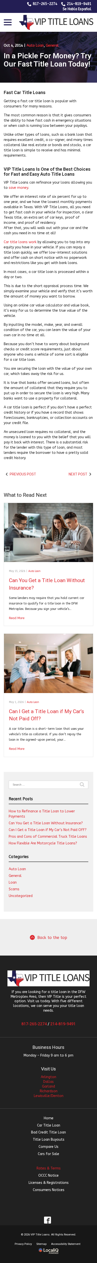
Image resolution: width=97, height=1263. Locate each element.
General (52, 45)
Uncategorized (21, 896)
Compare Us (48, 1147)
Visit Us (48, 1068)
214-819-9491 (79, 4)
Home (48, 1118)
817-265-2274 (45, 4)
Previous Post (23, 474)
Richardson (48, 1091)
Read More (16, 618)
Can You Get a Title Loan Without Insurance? (46, 823)
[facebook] (47, 1220)
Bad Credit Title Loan (48, 1132)
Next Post (78, 474)
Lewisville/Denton (48, 1096)
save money (18, 188)
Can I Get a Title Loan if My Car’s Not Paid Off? (48, 830)
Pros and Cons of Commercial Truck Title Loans (48, 836)
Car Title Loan (48, 1125)
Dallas (48, 1082)
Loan (13, 882)
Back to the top (52, 937)
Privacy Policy (23, 1244)
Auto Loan (35, 45)
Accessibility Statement (65, 1244)
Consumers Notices (48, 1190)
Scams (14, 889)
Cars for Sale (48, 1154)
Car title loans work (20, 242)
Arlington (48, 1077)
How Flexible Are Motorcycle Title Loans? (43, 843)
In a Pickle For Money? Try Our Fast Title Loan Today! (47, 60)
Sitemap (41, 1244)
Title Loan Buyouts (48, 1139)
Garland (48, 1086)
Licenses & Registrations (49, 1183)
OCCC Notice (48, 1175)
